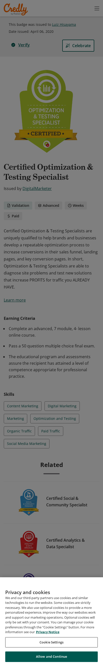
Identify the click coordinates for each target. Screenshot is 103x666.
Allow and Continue (51, 656)
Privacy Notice (48, 632)
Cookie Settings (52, 642)
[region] (51, 621)
